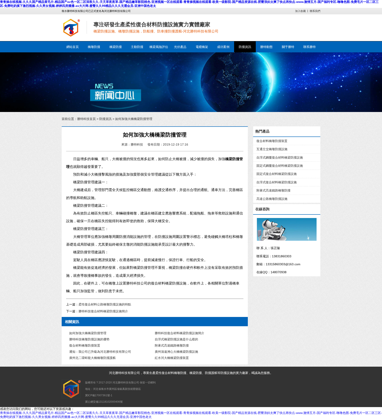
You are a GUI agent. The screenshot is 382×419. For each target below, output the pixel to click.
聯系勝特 (309, 47)
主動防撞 (137, 47)
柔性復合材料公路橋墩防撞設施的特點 (104, 304)
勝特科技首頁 (86, 119)
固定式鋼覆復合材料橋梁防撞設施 (279, 165)
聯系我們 (315, 11)
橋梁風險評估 (158, 47)
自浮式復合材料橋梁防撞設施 (276, 182)
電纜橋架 (202, 47)
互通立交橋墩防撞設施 (271, 149)
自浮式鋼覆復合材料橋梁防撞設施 (279, 157)
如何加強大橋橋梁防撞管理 (87, 333)
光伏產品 (180, 47)
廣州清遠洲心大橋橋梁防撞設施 (176, 351)
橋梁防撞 (115, 47)
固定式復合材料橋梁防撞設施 (276, 174)
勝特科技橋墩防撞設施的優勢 (89, 339)
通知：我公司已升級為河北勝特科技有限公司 (100, 351)
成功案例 (223, 47)
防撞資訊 (245, 47)
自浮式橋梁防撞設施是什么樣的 (176, 339)
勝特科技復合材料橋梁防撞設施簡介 (103, 311)
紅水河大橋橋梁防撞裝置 (172, 358)
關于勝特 (288, 47)
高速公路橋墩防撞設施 (271, 199)
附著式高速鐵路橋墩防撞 (172, 345)
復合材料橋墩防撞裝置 (84, 345)
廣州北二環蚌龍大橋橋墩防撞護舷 (92, 358)
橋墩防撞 (94, 47)
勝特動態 (266, 47)
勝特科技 (121, 373)
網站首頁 (72, 47)
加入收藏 (300, 11)
